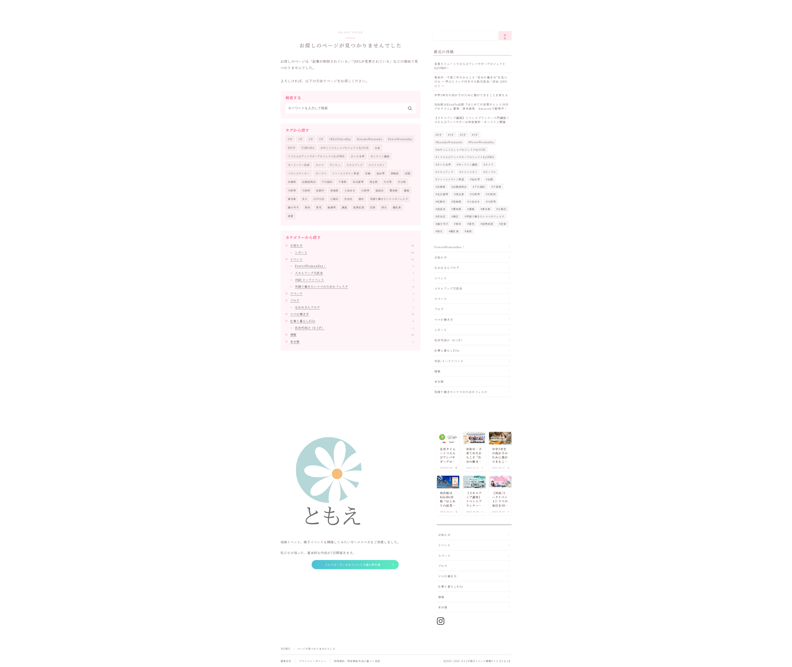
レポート (354, 252)
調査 (344, 207)
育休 (307, 207)
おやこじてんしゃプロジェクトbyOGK (345, 147)
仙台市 (381, 173)
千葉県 (342, 181)
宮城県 (334, 190)
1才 (300, 139)
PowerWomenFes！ (354, 266)
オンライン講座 (379, 156)
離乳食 (397, 207)
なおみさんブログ (354, 307)
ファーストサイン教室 (345, 173)
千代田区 (327, 181)
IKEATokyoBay (340, 139)
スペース (352, 293)
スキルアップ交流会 (354, 273)
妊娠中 (320, 190)
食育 (290, 216)
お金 (377, 147)
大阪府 (306, 190)
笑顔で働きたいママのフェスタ (389, 199)
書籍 (406, 190)
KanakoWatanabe (369, 139)
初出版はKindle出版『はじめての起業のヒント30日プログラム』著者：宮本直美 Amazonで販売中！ (471, 106)
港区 (361, 199)
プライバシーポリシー (312, 661)
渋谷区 (348, 199)
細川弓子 (293, 207)
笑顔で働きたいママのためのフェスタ (354, 286)
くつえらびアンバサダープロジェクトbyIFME (316, 156)
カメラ (320, 165)
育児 (319, 207)
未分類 (352, 341)
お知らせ (352, 245)
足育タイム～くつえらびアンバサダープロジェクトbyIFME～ (470, 66)
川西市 (365, 190)
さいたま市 (357, 156)
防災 (384, 207)
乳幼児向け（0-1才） (354, 328)
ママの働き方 (352, 314)
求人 (305, 199)
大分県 (402, 181)
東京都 (292, 199)
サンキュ (335, 165)
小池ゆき (349, 190)
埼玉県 (374, 181)
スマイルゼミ (377, 165)
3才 (321, 139)
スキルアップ (354, 165)
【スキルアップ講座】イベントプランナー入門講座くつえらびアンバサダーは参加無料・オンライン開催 (471, 120)
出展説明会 (309, 181)
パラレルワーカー (299, 173)
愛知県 (394, 190)
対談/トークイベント (354, 280)
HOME (285, 648)
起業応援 (358, 207)
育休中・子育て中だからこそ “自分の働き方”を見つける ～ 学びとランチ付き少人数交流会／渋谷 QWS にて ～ (470, 81)
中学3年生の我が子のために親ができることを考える (471, 95)
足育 (372, 207)
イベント (352, 259)
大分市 (388, 181)
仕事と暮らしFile (352, 321)
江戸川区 (319, 199)
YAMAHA (308, 147)
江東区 (334, 199)
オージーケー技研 (299, 165)
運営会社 (285, 661)
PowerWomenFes (400, 139)
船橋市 (332, 207)
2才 (311, 139)
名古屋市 (358, 181)
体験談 (395, 173)
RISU (291, 147)
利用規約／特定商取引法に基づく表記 (357, 661)
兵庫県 (292, 181)
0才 (290, 139)
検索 (505, 36)
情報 (352, 334)
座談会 (380, 190)
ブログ (352, 300)
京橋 (367, 173)
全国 (407, 173)
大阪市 (292, 190)
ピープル (321, 173)
